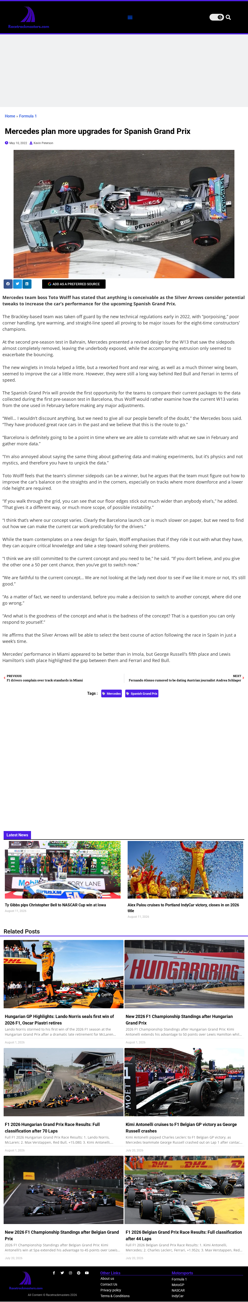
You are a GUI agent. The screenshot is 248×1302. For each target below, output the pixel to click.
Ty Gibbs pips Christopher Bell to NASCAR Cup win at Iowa (55, 905)
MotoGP (178, 1285)
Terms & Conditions (115, 1296)
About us (107, 1278)
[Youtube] (87, 1273)
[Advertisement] (124, 71)
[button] (130, 17)
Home (10, 116)
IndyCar (178, 1296)
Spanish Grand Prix (144, 693)
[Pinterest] (78, 1273)
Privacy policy (111, 1290)
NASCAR (178, 1290)
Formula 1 (28, 116)
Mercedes (114, 693)
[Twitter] (62, 1273)
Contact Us (109, 1284)
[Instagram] (70, 1273)
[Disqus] (124, 761)
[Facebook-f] (54, 1273)
